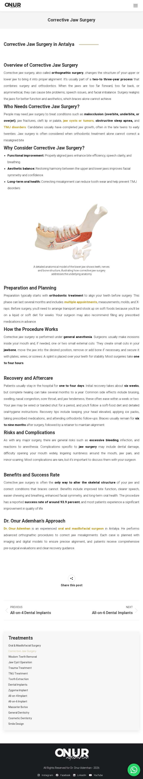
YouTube (98, 775)
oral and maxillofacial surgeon (81, 528)
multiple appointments (80, 302)
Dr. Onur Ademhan (17, 528)
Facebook (65, 775)
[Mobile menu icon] (135, 5)
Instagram (47, 775)
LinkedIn (81, 775)
